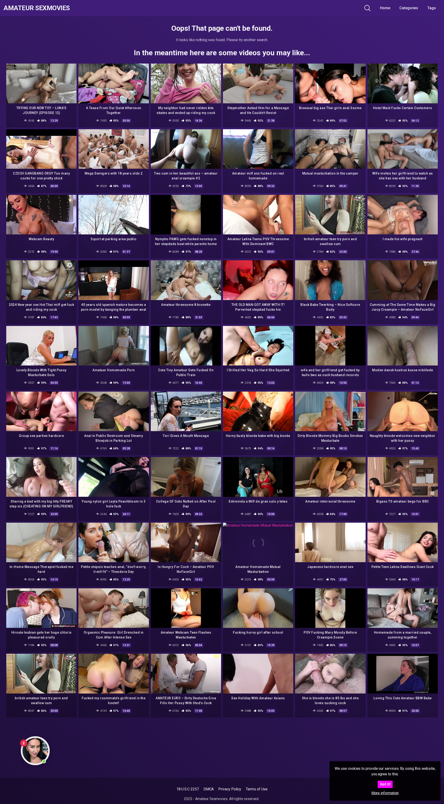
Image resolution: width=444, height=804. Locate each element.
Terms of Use (257, 789)
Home (385, 8)
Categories (408, 8)
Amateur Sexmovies (36, 8)
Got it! (385, 784)
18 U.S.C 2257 (187, 789)
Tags (431, 8)
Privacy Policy (229, 789)
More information (385, 793)
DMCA (209, 789)
